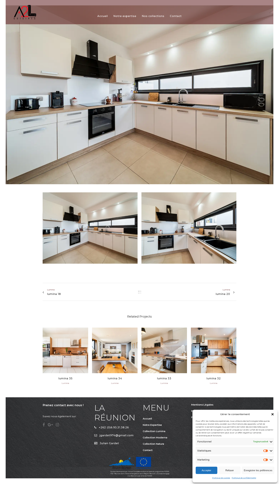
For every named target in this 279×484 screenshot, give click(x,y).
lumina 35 (65, 378)
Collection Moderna (155, 437)
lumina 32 (214, 378)
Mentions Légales (202, 404)
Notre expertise (152, 424)
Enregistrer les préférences (258, 470)
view (65, 350)
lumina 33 (164, 378)
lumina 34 (115, 378)
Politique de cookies (221, 478)
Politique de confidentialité (244, 478)
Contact (148, 450)
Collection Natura (153, 443)
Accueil (147, 418)
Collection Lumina (154, 431)
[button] (272, 414)
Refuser (229, 470)
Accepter (206, 470)
